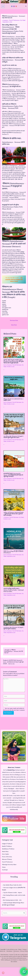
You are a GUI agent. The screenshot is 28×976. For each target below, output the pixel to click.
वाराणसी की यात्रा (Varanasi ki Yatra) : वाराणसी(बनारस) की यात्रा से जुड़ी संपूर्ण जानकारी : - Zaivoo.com (13, 662)
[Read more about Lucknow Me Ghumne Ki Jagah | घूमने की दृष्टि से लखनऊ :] (14, 614)
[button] (26, 6)
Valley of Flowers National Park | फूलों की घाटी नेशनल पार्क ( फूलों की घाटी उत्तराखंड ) (13, 514)
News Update (5, 854)
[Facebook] (11, 6)
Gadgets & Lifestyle (7, 843)
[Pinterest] (16, 6)
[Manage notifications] (3, 973)
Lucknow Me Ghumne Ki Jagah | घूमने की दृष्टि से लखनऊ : (14, 628)
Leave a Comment (8, 365)
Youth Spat (5, 869)
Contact (25, 949)
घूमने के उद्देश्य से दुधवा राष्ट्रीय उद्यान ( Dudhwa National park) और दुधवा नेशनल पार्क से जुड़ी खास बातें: (14, 361)
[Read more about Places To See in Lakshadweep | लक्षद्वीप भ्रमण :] (14, 386)
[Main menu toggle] (3, 6)
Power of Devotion (7, 856)
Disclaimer (9, 951)
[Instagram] (14, 6)
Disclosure (16, 951)
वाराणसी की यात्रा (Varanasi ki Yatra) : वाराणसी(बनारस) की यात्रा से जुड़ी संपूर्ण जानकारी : (13, 475)
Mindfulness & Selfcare (8, 849)
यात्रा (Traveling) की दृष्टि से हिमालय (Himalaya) (13, 551)
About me (3, 951)
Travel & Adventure (14, 20)
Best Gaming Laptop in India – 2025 (12, 900)
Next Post (14, 325)
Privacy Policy (24, 951)
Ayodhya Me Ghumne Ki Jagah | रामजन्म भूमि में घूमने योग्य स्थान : (14, 436)
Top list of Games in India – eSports (12, 892)
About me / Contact (14, 767)
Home (19, 949)
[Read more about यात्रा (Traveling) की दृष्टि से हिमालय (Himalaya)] (14, 538)
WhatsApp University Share (9, 864)
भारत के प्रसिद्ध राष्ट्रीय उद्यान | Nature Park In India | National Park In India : (14, 590)
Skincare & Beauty (7, 859)
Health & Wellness (7, 846)
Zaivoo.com (9, 772)
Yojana (4, 867)
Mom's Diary (5, 851)
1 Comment (5, 20)
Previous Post (14, 320)
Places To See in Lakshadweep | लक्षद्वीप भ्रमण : (14, 399)
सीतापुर (22, 252)
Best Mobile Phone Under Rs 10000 (12, 885)
